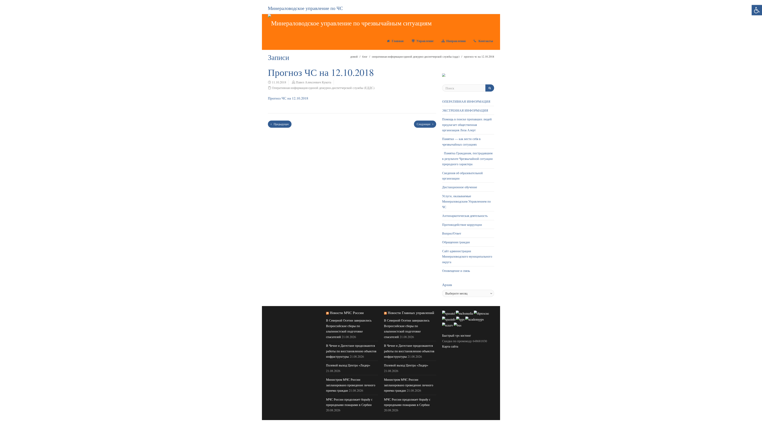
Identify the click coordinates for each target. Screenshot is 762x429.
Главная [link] (397, 41)
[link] (757, 10)
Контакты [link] (485, 41)
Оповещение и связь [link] (456, 271)
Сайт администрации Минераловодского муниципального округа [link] (467, 256)
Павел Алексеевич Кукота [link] (313, 82)
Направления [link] (455, 41)
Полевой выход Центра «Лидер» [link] (348, 365)
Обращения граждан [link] (456, 242)
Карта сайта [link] (450, 346)
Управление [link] (424, 41)
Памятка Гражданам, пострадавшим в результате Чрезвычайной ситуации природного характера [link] (467, 158)
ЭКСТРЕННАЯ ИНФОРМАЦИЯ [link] (465, 110)
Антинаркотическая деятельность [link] (465, 216)
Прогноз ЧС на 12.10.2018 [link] (288, 98)
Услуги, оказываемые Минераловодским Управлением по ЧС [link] (466, 201)
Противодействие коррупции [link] (462, 224)
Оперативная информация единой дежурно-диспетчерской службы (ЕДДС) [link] (416, 56)
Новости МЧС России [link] (347, 312)
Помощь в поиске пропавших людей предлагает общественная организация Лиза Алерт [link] (467, 124)
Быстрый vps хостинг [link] (456, 335)
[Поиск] (489, 88)
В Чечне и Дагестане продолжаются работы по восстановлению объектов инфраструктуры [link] (351, 350)
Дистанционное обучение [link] (459, 187)
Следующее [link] (424, 124)
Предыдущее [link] (281, 124)
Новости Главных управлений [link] (411, 312)
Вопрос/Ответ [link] (451, 233)
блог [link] (365, 56)
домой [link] (354, 56)
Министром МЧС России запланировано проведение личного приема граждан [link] (350, 384)
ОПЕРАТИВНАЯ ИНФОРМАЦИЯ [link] (466, 101)
